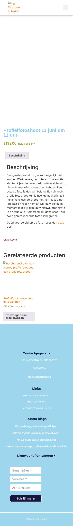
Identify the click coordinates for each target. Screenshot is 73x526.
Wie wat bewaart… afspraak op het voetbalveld (36, 432)
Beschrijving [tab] (17, 155)
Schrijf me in (26, 498)
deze (61, 222)
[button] (65, 7)
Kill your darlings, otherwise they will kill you (36, 426)
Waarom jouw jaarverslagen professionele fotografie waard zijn (36, 446)
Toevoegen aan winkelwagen (16, 316)
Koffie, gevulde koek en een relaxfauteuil (36, 439)
